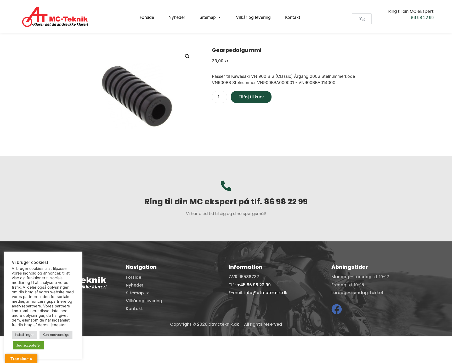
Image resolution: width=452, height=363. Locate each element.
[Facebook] (336, 309)
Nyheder (176, 17)
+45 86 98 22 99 (254, 285)
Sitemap (208, 17)
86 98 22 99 (422, 18)
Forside (147, 17)
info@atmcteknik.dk (265, 293)
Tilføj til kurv (251, 97)
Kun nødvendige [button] (56, 334)
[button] (187, 56)
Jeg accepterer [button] (28, 345)
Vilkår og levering (253, 17)
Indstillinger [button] (24, 334)
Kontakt (292, 17)
